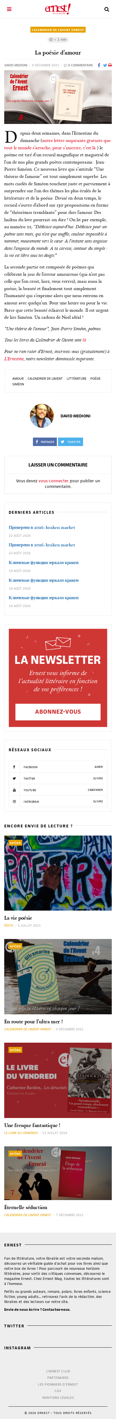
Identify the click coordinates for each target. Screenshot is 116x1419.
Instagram (63, 802)
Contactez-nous (56, 1309)
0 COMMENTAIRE (80, 65)
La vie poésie (18, 917)
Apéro (15, 843)
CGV (58, 1391)
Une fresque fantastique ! (32, 1125)
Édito (8, 925)
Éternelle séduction (25, 1207)
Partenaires (58, 1377)
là (84, 340)
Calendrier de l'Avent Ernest (58, 30)
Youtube (63, 790)
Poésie (95, 378)
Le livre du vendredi (21, 1133)
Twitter (63, 778)
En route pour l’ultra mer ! (33, 1021)
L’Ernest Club (58, 1371)
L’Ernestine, (14, 359)
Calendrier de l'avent (45, 378)
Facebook (63, 767)
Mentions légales (58, 1397)
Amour (18, 378)
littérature (76, 378)
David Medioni (16, 65)
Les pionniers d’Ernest (58, 1384)
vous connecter (54, 480)
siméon (18, 384)
